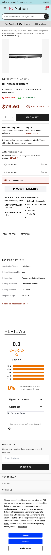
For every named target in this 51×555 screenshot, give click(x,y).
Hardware (12, 31)
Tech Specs (9, 234)
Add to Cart (32, 117)
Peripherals (22, 31)
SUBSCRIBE (25, 467)
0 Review (19, 359)
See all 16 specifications (13, 304)
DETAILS (14, 158)
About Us (6, 483)
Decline (25, 542)
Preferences (25, 548)
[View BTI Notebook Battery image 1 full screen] (25, 56)
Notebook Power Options (35, 33)
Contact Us (7, 490)
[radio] (25, 366)
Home (4, 31)
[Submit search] (46, 16)
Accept (25, 535)
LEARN (46, 2)
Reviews (25, 234)
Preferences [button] (22, 527)
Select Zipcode (32, 133)
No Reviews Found (16, 413)
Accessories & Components (38, 31)
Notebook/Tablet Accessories (14, 33)
